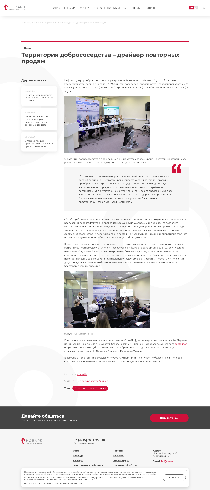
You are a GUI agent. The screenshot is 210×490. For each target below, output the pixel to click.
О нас (56, 8)
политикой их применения (71, 483)
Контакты (151, 8)
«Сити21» (82, 374)
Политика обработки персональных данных (126, 466)
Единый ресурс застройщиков (89, 381)
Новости (135, 8)
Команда (69, 8)
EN (195, 7)
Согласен (174, 477)
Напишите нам (169, 418)
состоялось (181, 344)
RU (191, 7)
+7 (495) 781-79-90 (89, 440)
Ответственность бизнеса (110, 8)
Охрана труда (121, 460)
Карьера (84, 8)
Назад (28, 48)
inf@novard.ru (169, 461)
